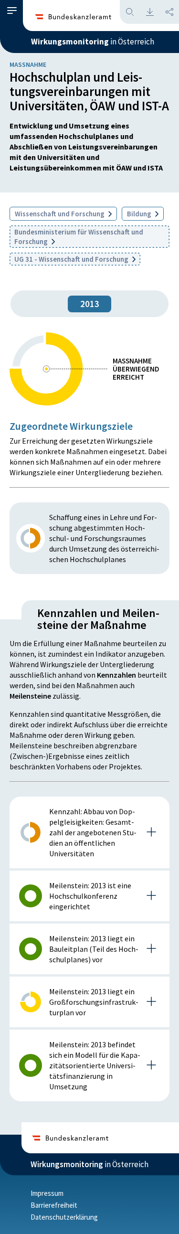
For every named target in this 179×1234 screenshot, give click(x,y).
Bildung (140, 213)
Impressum (47, 1193)
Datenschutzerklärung (64, 1217)
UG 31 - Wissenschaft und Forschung (72, 259)
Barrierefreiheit (54, 1205)
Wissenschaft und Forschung (60, 213)
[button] (12, 10)
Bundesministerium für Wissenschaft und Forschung (78, 236)
